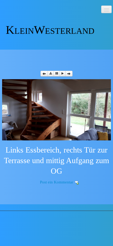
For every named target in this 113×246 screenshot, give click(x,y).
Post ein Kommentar (56, 182)
